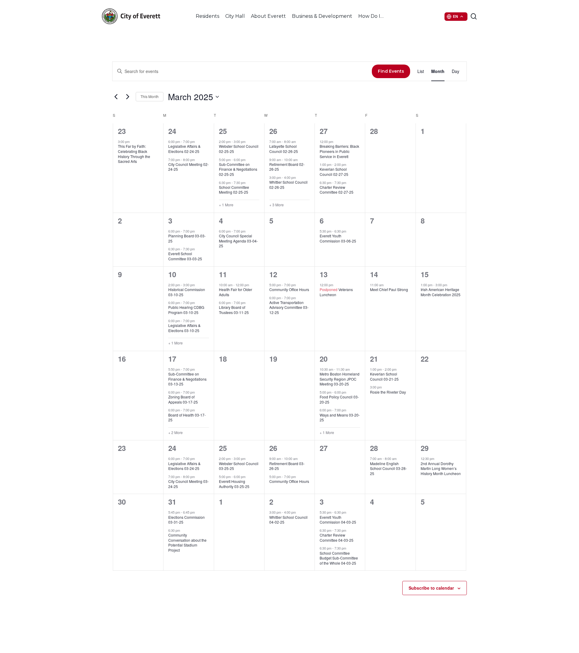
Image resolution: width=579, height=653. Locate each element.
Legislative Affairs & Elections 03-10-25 (184, 328)
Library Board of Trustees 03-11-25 (234, 310)
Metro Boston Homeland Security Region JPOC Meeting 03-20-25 (339, 378)
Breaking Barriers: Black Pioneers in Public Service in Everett (339, 151)
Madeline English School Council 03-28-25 (388, 468)
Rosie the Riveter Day (388, 392)
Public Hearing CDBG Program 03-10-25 (186, 310)
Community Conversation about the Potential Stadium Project (187, 542)
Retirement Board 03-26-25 (287, 466)
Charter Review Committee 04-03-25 (336, 537)
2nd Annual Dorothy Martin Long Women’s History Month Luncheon (441, 468)
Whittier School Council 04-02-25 (288, 520)
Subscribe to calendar (431, 588)
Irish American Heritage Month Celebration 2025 (440, 292)
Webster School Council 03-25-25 (238, 466)
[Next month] (127, 96)
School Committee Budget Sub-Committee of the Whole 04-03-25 (339, 558)
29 (425, 448)
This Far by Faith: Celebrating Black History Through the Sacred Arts (134, 154)
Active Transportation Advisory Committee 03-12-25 (288, 307)
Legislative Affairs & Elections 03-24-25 (184, 466)
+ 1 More (226, 204)
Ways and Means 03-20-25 (340, 417)
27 (323, 131)
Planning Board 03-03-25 (187, 238)
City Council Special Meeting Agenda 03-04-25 (238, 240)
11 (223, 274)
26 (273, 131)
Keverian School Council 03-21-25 (384, 376)
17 (172, 358)
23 (122, 131)
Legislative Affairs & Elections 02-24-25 (184, 149)
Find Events (391, 71)
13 (323, 274)
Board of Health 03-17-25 (187, 417)
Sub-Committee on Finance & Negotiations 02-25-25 (238, 169)
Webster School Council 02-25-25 (238, 149)
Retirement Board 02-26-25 (287, 167)
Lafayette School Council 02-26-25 (283, 149)
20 (323, 358)
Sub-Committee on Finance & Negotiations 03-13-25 (187, 378)
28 (374, 448)
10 (172, 274)
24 (172, 131)
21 (374, 358)
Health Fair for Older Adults (235, 292)
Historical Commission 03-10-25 (186, 292)
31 (172, 501)
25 (223, 131)
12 (273, 274)
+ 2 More (175, 432)
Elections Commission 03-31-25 (186, 520)
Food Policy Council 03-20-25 (339, 399)
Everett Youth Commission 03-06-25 (338, 238)
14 (374, 274)
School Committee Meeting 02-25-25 (234, 190)
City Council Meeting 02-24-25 (188, 167)
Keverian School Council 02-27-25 (334, 171)
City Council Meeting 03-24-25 (188, 484)
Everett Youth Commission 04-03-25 (338, 520)
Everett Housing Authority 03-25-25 (234, 484)
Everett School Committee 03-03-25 (185, 256)
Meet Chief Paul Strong (389, 289)
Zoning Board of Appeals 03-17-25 (183, 399)
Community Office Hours (289, 289)
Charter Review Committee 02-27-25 (336, 190)
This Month (150, 96)
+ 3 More (276, 204)
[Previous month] (115, 96)
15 (425, 274)
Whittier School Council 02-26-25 (288, 184)
